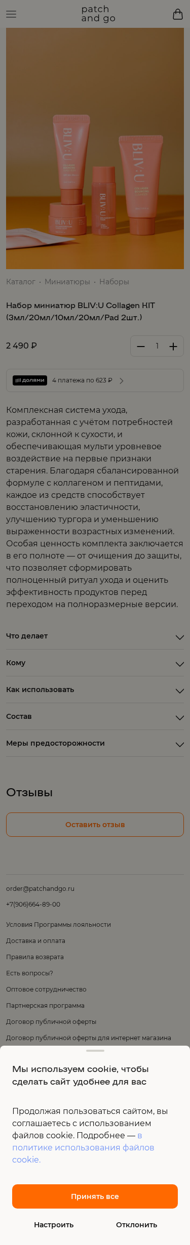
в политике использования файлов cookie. (83, 1148)
